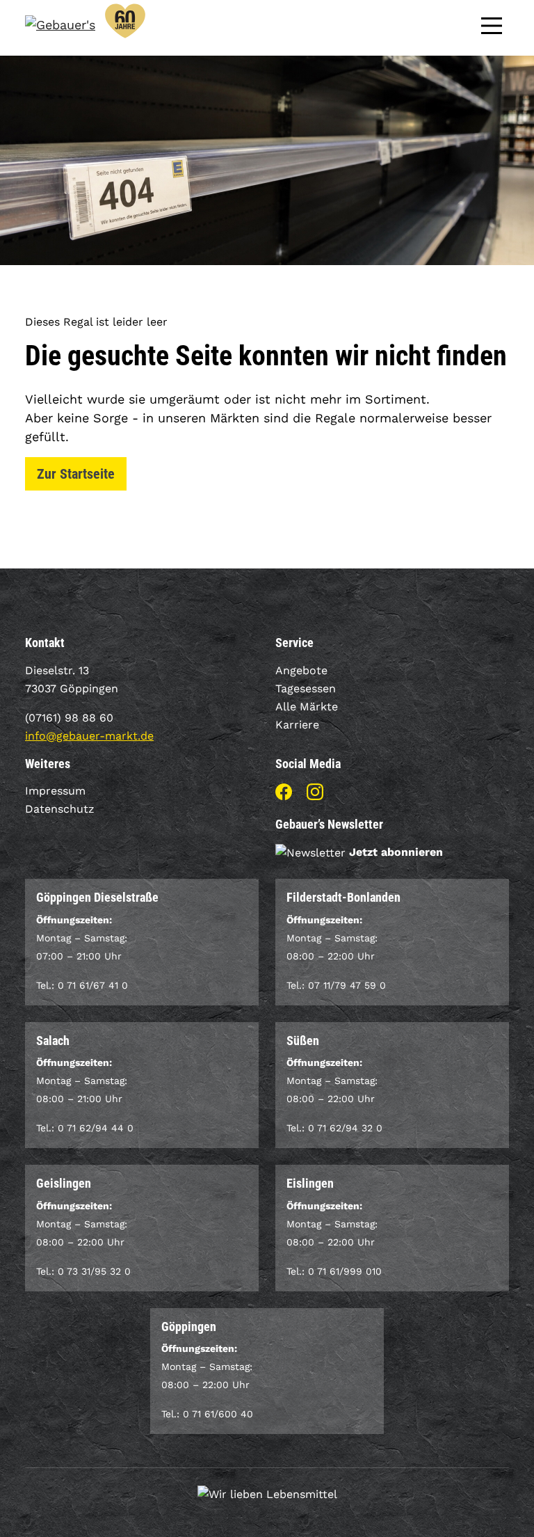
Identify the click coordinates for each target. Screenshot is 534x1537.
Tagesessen (305, 688)
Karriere (297, 724)
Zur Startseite (76, 473)
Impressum (55, 790)
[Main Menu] (491, 24)
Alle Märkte (306, 706)
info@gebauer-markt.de (89, 735)
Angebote (301, 670)
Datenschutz (60, 808)
